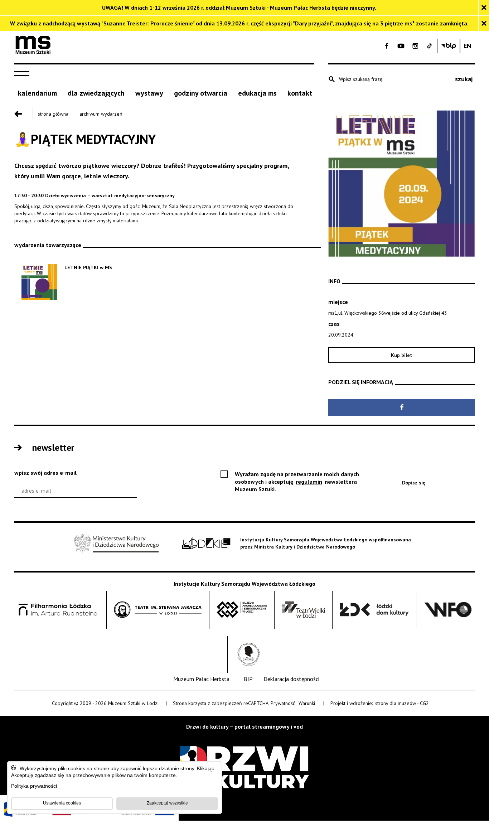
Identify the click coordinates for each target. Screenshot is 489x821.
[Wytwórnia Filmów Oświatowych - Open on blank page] (448, 610)
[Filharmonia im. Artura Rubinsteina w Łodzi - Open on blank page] (58, 610)
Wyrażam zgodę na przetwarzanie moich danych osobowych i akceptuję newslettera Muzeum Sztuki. (297, 481)
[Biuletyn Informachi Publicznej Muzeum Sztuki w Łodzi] (448, 46)
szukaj (464, 79)
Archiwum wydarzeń (100, 114)
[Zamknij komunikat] (483, 7)
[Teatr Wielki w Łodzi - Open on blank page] (303, 610)
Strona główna (53, 114)
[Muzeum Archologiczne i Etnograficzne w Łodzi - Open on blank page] (242, 610)
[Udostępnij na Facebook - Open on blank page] (401, 407)
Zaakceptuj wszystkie (167, 803)
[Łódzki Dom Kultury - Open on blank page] (374, 610)
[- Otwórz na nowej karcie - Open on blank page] (386, 46)
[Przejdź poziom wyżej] (23, 114)
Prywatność (283, 703)
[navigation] (23, 73)
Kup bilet (421, 357)
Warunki (307, 703)
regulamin (309, 481)
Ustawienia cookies (62, 803)
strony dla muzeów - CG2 (402, 703)
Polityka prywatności (34, 786)
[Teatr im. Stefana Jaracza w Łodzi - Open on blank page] (158, 610)
